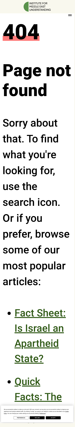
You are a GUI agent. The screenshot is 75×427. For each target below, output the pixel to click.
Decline (37, 418)
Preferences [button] (42, 413)
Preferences (21, 418)
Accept (53, 418)
